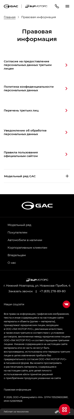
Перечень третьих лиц (21, 110)
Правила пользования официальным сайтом (21, 154)
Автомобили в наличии (25, 240)
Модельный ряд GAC (20, 176)
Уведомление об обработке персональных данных (25, 132)
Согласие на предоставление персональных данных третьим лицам (28, 64)
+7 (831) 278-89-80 (52, 291)
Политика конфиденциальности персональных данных (29, 88)
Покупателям (17, 232)
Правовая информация (17, 389)
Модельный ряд (19, 225)
